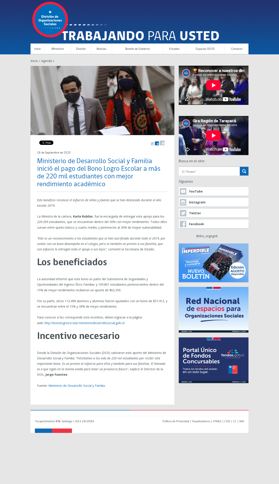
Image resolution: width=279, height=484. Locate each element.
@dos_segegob (207, 236)
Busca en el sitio (191, 161)
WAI (241, 421)
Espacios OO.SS (205, 49)
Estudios (174, 49)
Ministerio (57, 49)
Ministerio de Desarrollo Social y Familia (76, 386)
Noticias (101, 49)
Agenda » (47, 61)
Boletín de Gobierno (137, 49)
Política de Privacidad (176, 421)
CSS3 (227, 421)
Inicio (37, 49)
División (81, 49)
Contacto (236, 49)
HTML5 (217, 421)
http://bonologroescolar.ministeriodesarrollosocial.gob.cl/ (84, 323)
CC (234, 421)
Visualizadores (201, 421)
